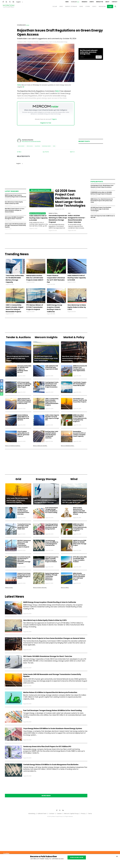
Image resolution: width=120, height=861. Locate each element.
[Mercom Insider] (75, 2)
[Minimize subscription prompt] (117, 856)
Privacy (83, 813)
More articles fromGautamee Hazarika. (31, 141)
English (18, 2)
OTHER (87, 6)
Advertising (31, 813)
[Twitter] (10, 2)
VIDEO (94, 6)
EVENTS (92, 1)
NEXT (71, 152)
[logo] (8, 6)
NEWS (67, 1)
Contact (51, 813)
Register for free (45, 123)
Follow (19, 85)
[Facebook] (3, 2)
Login (110, 6)
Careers (59, 813)
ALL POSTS (46, 152)
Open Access (30, 146)
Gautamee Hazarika (33, 42)
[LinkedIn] (13, 2)
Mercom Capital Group (71, 813)
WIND (81, 6)
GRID (61, 6)
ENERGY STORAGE (71, 6)
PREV (19, 152)
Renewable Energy (46, 146)
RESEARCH (84, 1)
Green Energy (21, 146)
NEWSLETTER (99, 1)
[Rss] (6, 2)
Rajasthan (37, 146)
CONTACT (114, 1)
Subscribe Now (76, 857)
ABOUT (107, 1)
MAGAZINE (102, 6)
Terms (90, 813)
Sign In (54, 119)
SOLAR (55, 6)
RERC (54, 146)
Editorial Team (42, 813)
